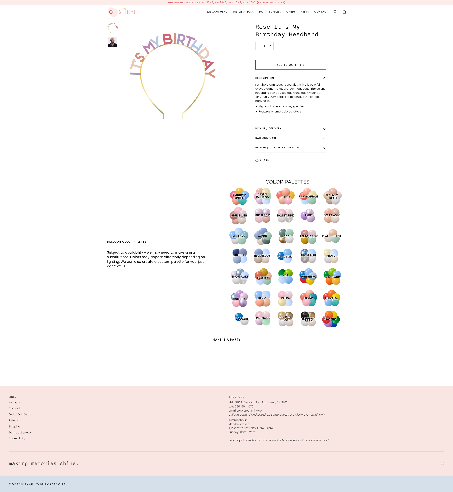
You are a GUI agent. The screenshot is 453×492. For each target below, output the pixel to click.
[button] (217, 12)
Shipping (14, 426)
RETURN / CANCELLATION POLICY (278, 147)
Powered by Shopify (51, 483)
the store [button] (236, 397)
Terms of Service (20, 432)
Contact (14, 408)
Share (264, 160)
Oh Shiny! (19, 483)
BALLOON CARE (266, 138)
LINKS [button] (12, 397)
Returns (14, 420)
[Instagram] (442, 463)
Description (264, 78)
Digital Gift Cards (20, 414)
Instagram (15, 402)
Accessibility (17, 438)
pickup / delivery (268, 128)
